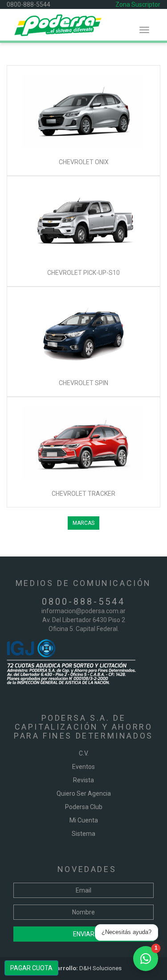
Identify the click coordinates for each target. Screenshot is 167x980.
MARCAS (83, 523)
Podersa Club (83, 806)
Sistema (83, 833)
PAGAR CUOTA (31, 968)
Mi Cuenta (83, 820)
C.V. (84, 753)
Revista (83, 780)
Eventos (83, 766)
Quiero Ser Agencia (84, 793)
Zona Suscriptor (137, 4)
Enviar (83, 934)
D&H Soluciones (84, 968)
